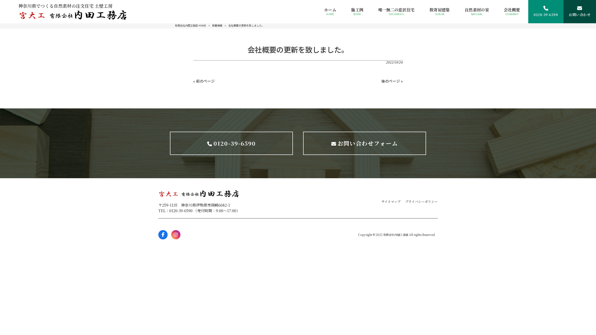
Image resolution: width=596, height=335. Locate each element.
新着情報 (217, 25)
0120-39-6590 (234, 143)
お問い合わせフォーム (368, 143)
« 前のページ (204, 81)
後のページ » (392, 81)
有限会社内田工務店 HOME (190, 25)
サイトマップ (390, 201)
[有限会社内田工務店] (73, 15)
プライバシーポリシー (421, 201)
